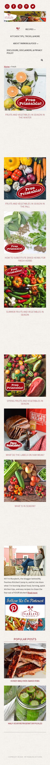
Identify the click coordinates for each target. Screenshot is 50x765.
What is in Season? (25, 506)
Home (7, 66)
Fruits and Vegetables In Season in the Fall (25, 205)
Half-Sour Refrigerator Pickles (25, 723)
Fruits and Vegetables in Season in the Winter (25, 116)
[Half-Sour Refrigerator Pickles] (25, 703)
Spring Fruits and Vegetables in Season (25, 402)
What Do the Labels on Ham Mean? (25, 454)
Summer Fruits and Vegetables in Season (25, 313)
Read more (32, 592)
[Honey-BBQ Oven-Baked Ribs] (25, 660)
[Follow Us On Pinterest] (25, 632)
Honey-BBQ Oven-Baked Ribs (25, 681)
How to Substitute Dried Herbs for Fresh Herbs (25, 259)
